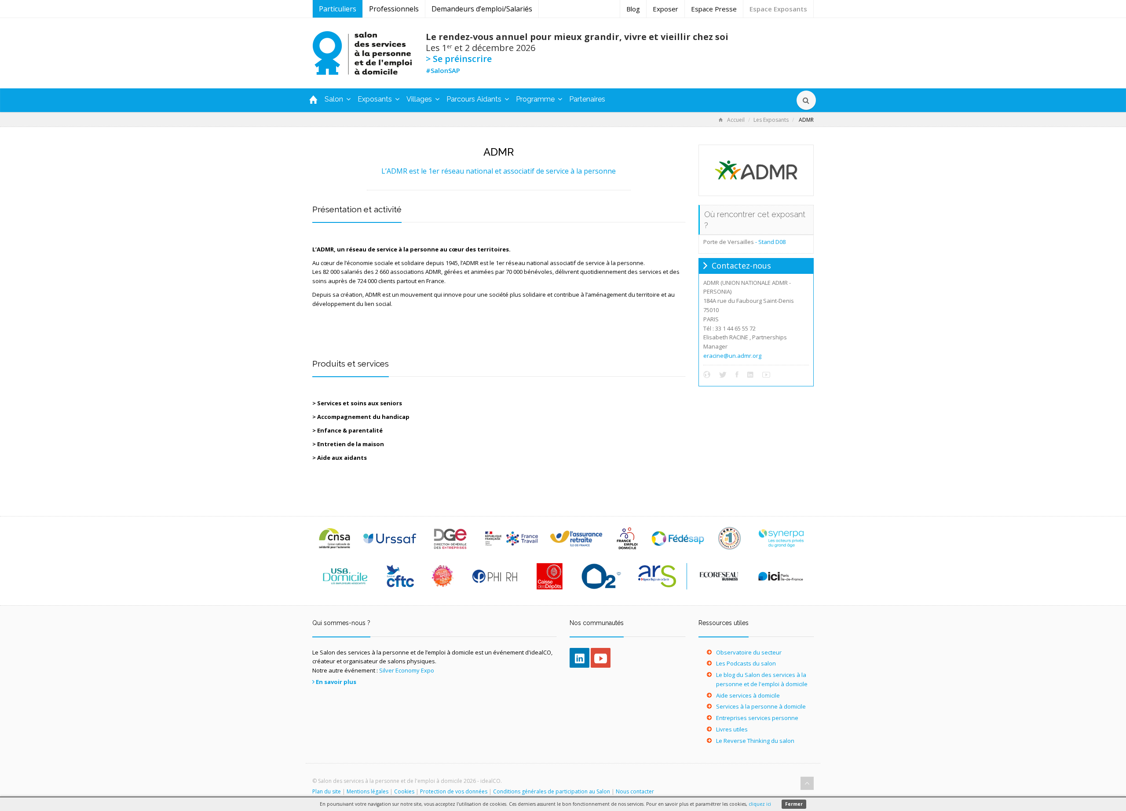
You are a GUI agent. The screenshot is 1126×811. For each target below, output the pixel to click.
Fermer (794, 804)
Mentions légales (367, 791)
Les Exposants (771, 120)
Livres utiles (732, 729)
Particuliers (337, 9)
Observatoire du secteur (749, 652)
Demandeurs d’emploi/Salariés (481, 9)
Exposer (665, 8)
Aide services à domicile (748, 695)
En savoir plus (336, 682)
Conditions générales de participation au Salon (551, 791)
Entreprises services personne (757, 718)
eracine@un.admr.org (732, 356)
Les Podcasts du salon (746, 663)
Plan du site (326, 791)
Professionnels (394, 9)
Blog (633, 8)
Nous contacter (635, 791)
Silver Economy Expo (406, 670)
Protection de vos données (453, 791)
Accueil (736, 120)
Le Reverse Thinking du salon (755, 741)
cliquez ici (760, 804)
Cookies (404, 791)
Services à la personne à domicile (761, 706)
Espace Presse (714, 8)
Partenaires (587, 99)
